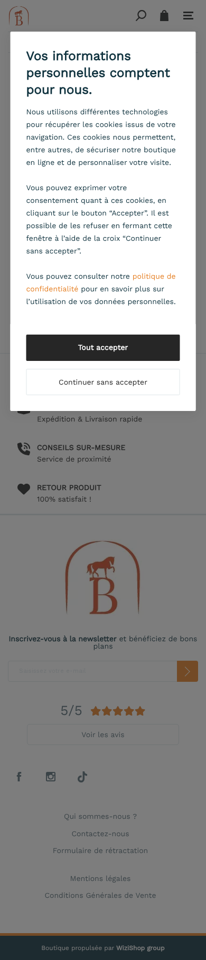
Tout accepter (103, 348)
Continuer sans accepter (103, 382)
